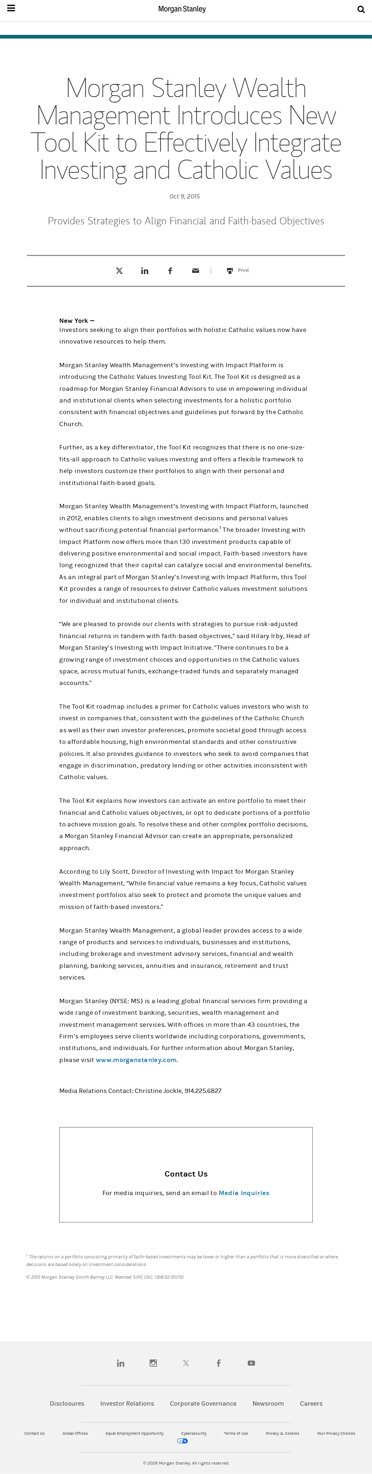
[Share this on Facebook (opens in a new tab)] (170, 270)
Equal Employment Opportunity (135, 1433)
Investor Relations (127, 1403)
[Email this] (195, 270)
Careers (311, 1403)
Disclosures (67, 1403)
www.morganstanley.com (136, 1060)
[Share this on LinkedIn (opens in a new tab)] (144, 270)
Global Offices (75, 1433)
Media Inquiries (244, 1193)
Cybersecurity (194, 1433)
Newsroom (268, 1403)
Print (247, 266)
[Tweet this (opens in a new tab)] (119, 270)
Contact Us (35, 1433)
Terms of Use (236, 1433)
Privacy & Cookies (283, 1433)
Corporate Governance (203, 1403)
